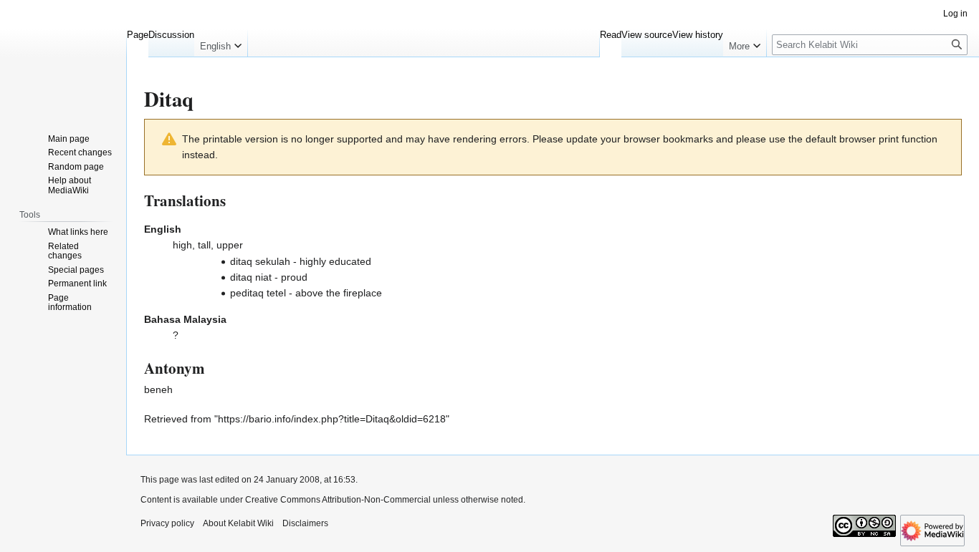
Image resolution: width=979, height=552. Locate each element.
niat (263, 277)
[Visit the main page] (63, 57)
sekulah (272, 261)
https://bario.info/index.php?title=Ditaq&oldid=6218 (332, 419)
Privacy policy (167, 523)
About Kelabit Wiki (238, 523)
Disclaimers (305, 523)
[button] (220, 43)
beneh (158, 389)
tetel (276, 293)
